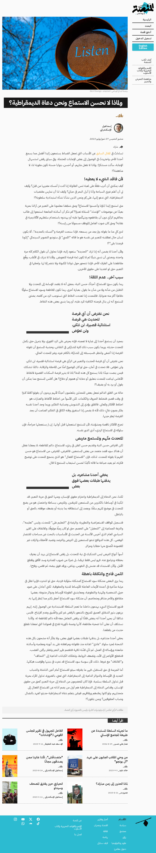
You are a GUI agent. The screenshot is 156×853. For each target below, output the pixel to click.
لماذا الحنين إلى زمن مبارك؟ (116, 783)
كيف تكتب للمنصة (146, 61)
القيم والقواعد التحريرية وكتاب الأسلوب (144, 70)
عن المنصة (77, 820)
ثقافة (105, 831)
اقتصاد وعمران (101, 825)
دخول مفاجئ (120, 849)
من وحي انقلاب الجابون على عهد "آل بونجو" (107, 757)
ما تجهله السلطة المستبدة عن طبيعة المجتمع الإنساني (104, 730)
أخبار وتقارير (103, 819)
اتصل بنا (78, 834)
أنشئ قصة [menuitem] (145, 32)
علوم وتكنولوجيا (119, 843)
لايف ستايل (102, 843)
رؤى (120, 115)
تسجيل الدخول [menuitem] (143, 38)
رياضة (105, 837)
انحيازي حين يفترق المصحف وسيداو (46, 783)
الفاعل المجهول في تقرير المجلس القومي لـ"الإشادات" (40, 730)
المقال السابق (103, 153)
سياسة (123, 825)
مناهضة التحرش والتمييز (143, 80)
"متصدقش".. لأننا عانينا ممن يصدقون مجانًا (42, 757)
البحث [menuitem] (148, 26)
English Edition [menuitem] (143, 47)
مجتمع (123, 831)
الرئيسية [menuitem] (147, 19)
